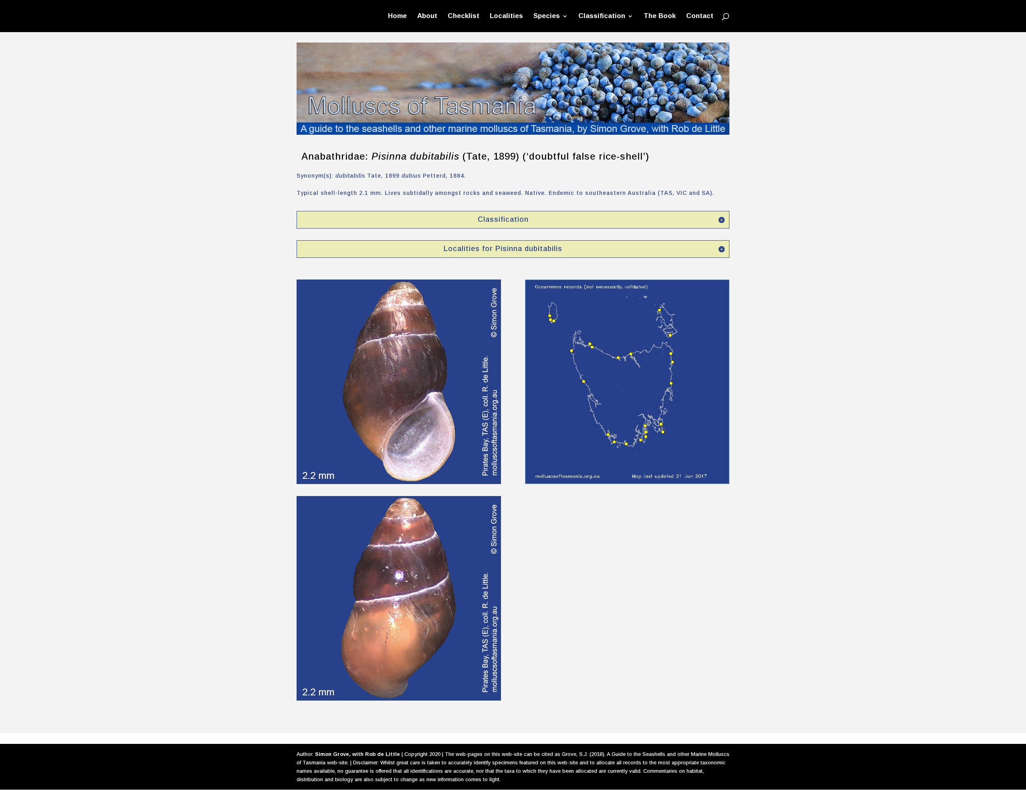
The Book (660, 16)
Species (546, 16)
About (427, 16)
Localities (506, 16)
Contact (699, 16)
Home (397, 16)
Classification (601, 16)
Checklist (463, 16)
